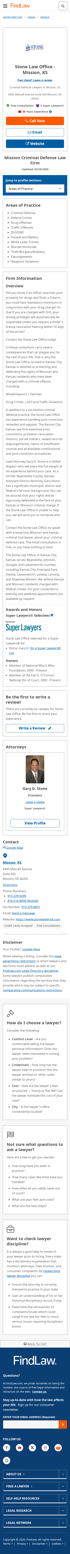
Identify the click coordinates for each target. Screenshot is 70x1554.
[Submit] (63, 1424)
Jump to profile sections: (24, 180)
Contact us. (39, 1391)
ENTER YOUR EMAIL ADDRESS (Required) (29, 1417)
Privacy (22, 1543)
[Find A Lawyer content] (63, 1486)
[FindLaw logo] (21, 5)
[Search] (63, 6)
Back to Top (36, 1344)
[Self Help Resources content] (63, 1498)
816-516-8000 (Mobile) (22, 901)
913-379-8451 (30, 907)
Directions (10, 885)
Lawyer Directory (12, 17)
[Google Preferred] (6, 1460)
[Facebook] (6, 1447)
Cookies (57, 1543)
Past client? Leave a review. (35, 80)
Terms (7, 1543)
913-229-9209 (16, 896)
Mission (45, 17)
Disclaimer (39, 1543)
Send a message (23, 913)
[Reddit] (58, 1447)
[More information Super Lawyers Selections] (52, 615)
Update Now (31, 949)
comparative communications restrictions (32, 990)
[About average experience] (50, 112)
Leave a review (35, 802)
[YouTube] (19, 1447)
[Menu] (5, 6)
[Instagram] (45, 1447)
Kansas (31, 17)
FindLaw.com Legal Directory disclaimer (30, 971)
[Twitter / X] (32, 1447)
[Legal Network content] (63, 1523)
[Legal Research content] (63, 1510)
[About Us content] (63, 1474)
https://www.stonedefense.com (38, 919)
